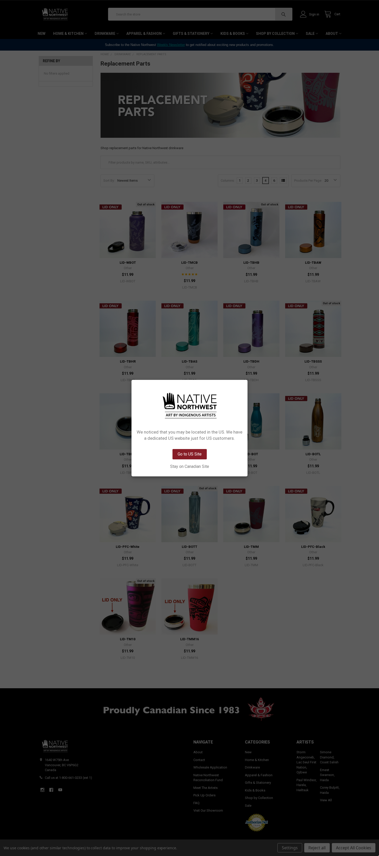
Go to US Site (190, 454)
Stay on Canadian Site (189, 467)
